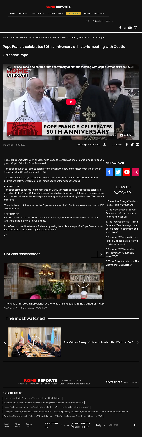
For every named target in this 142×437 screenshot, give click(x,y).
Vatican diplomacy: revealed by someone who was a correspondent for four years (91, 411)
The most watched (94, 13)
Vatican (23, 13)
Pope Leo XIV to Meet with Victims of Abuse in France (28, 416)
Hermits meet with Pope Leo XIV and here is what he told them (32, 398)
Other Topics (56, 13)
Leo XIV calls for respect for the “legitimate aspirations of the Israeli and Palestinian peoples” (46, 407)
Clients (97, 21)
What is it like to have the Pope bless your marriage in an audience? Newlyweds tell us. (43, 402)
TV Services (73, 13)
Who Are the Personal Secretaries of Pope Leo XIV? (78, 416)
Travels (24, 308)
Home (5, 37)
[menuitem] (109, 21)
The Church (38, 13)
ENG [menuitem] (108, 21)
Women (31, 308)
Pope (12, 13)
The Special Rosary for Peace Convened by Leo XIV (27, 411)
